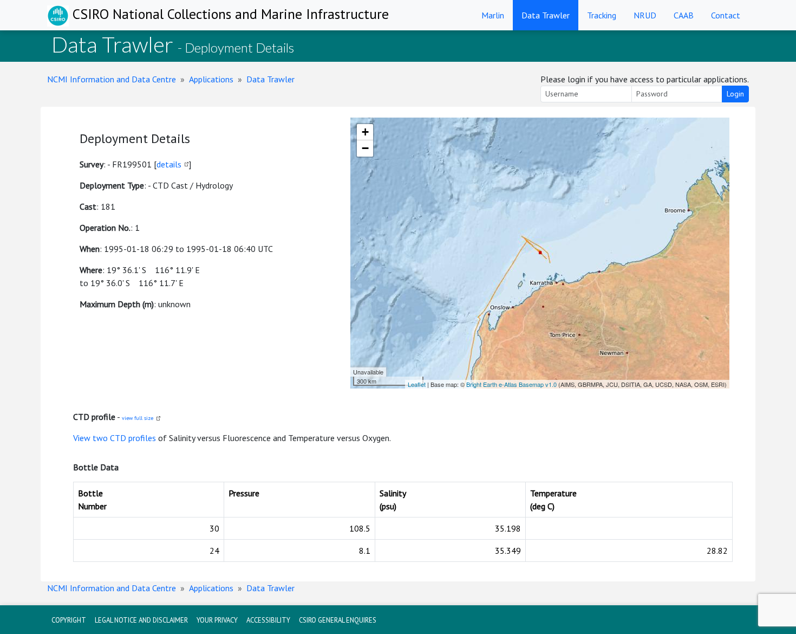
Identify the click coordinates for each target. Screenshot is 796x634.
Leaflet (417, 384)
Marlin (492, 15)
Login (735, 94)
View (83, 437)
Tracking (601, 15)
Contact (725, 15)
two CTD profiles (124, 437)
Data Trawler (545, 15)
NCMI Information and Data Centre (111, 79)
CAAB (684, 15)
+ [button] (365, 132)
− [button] (365, 148)
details (168, 164)
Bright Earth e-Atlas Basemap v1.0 (511, 384)
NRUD (645, 15)
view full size (137, 418)
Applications (211, 79)
